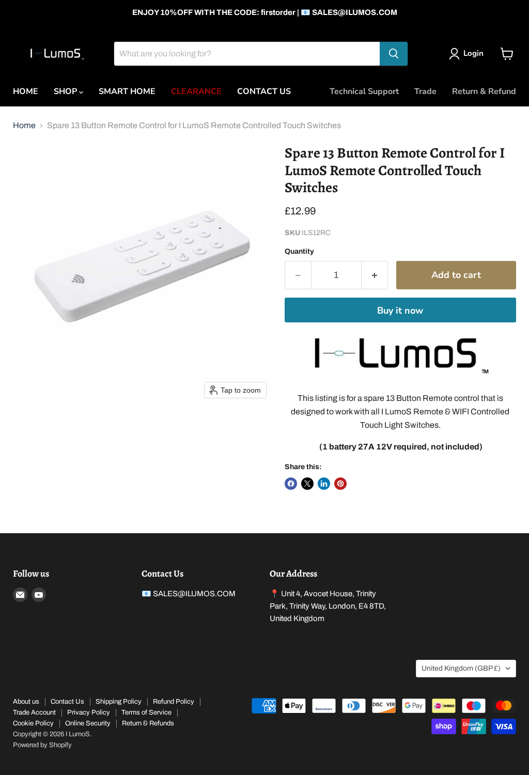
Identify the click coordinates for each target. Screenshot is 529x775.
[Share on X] (307, 483)
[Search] (394, 54)
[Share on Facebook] (291, 483)
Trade (425, 91)
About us (26, 701)
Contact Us (67, 701)
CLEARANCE (196, 91)
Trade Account (34, 712)
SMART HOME (127, 91)
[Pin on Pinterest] (340, 483)
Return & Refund (484, 91)
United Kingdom (461, 668)
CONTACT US (264, 91)
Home (24, 125)
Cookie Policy (33, 723)
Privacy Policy (88, 712)
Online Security (88, 723)
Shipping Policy (119, 701)
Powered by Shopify (42, 745)
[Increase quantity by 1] (375, 275)
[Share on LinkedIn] (324, 483)
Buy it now (400, 310)
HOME (25, 91)
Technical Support (364, 91)
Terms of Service (146, 712)
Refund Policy (173, 701)
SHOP (66, 91)
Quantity (299, 251)
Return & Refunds (148, 723)
